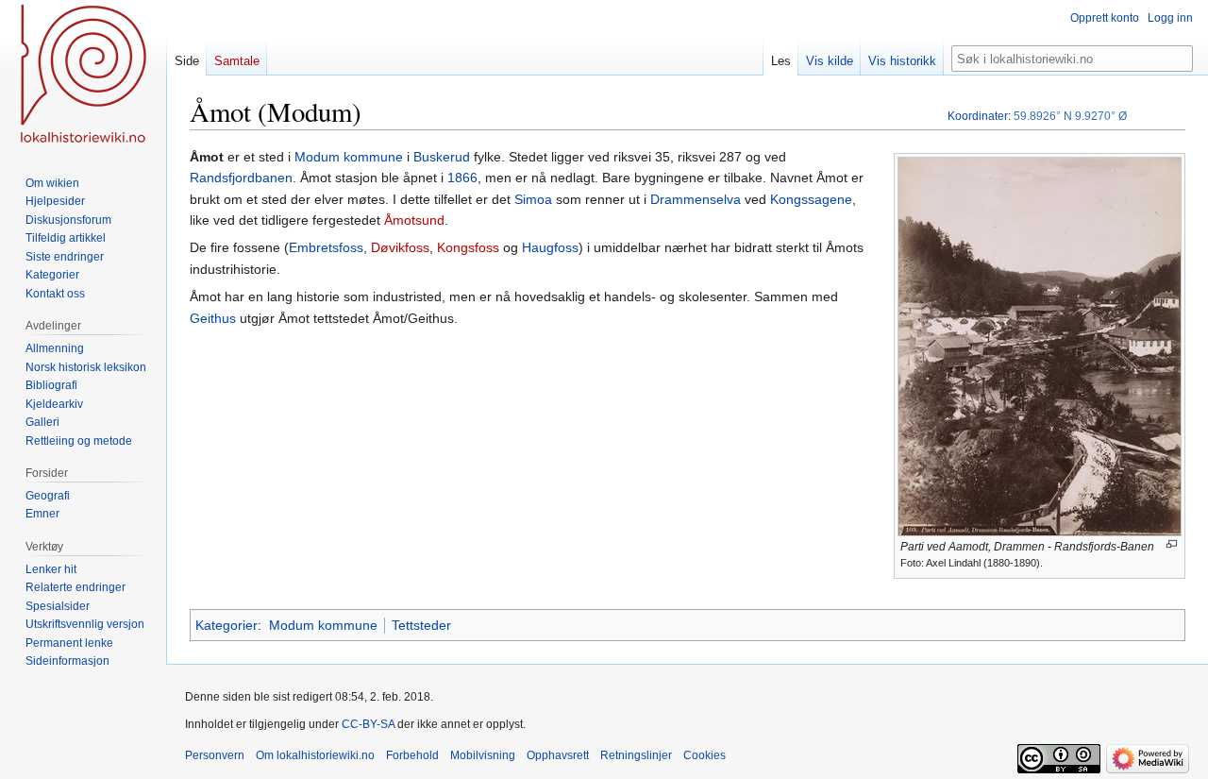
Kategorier (226, 625)
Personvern (214, 755)
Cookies (704, 755)
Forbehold (412, 755)
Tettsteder (421, 625)
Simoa (533, 199)
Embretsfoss (326, 247)
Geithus (213, 318)
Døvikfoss (400, 247)
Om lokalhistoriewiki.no (315, 755)
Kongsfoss (468, 247)
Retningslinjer (636, 755)
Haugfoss (550, 247)
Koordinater (978, 116)
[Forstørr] (1172, 544)
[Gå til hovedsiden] (83, 75)
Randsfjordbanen (241, 177)
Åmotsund (414, 220)
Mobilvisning (482, 755)
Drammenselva (695, 199)
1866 (462, 177)
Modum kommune (348, 156)
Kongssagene (811, 199)
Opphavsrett (558, 755)
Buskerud (441, 156)
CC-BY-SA (368, 724)
